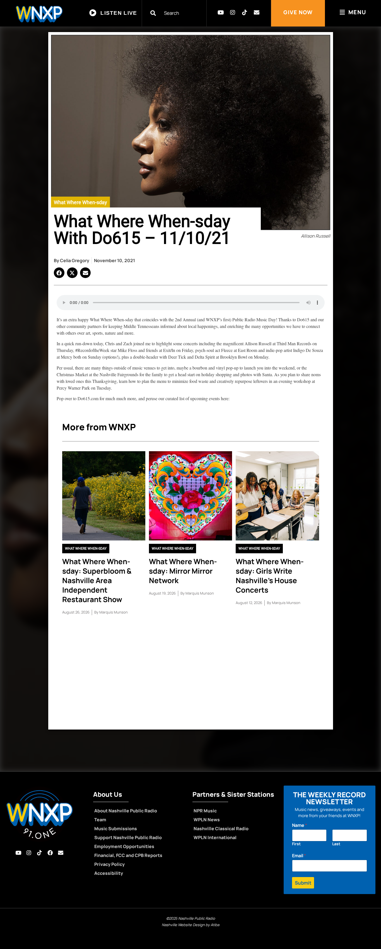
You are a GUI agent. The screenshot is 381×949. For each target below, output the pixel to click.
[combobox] (177, 13)
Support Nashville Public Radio (128, 837)
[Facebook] (50, 852)
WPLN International (215, 837)
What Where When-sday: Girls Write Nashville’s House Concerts (270, 575)
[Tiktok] (244, 12)
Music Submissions (115, 828)
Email (299, 855)
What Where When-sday (80, 202)
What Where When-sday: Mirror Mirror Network (183, 570)
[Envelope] (256, 12)
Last (336, 843)
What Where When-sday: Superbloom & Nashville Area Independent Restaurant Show (96, 580)
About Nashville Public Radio (125, 811)
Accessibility (108, 873)
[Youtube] (220, 12)
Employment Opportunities (124, 846)
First (296, 843)
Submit (303, 883)
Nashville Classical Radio (221, 828)
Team (100, 820)
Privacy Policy (109, 864)
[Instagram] (232, 12)
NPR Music (205, 811)
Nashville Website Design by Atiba (190, 924)
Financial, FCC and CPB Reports (128, 855)
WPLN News (207, 820)
